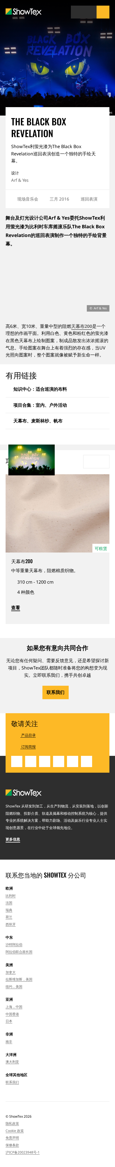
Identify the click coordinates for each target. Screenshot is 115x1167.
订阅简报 (28, 746)
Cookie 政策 (15, 1130)
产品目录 (28, 735)
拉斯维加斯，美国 (19, 979)
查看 (15, 607)
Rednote (72, 761)
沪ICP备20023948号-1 (23, 1152)
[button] (90, 12)
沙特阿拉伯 (14, 944)
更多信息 (13, 839)
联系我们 (55, 692)
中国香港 (12, 1014)
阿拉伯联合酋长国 (19, 951)
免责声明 (12, 1137)
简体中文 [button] (77, 12)
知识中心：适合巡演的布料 (40, 389)
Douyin (86, 761)
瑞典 (9, 910)
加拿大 (11, 972)
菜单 (103, 12)
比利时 (11, 895)
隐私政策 (12, 1123)
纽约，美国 (14, 986)
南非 (9, 1041)
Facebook (44, 761)
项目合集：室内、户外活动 (40, 405)
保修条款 (12, 1145)
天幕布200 (81, 326)
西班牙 (11, 924)
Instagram (30, 761)
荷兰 (9, 917)
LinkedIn (16, 761)
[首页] (24, 12)
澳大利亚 (12, 1061)
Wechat (58, 761)
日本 (9, 1021)
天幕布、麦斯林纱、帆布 (38, 421)
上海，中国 (14, 1006)
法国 (9, 902)
